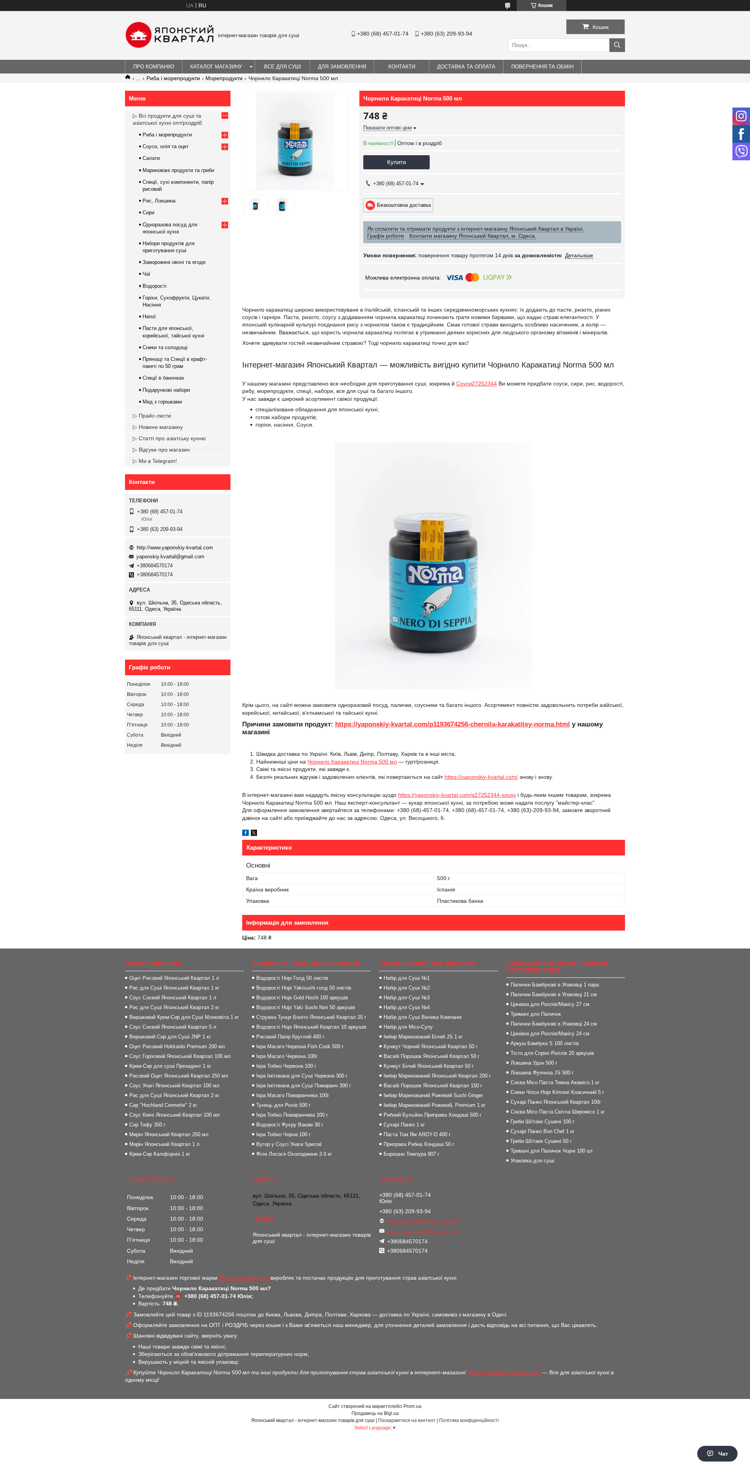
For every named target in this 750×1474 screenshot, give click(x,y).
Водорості (154, 286)
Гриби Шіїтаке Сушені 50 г (541, 1141)
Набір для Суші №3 (407, 998)
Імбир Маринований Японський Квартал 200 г (437, 1076)
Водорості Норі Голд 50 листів (292, 978)
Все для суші (282, 67)
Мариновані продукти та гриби (178, 170)
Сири (148, 212)
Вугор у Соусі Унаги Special (288, 1144)
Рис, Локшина (159, 201)
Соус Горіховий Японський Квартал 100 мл (180, 1056)
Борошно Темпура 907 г (411, 1154)
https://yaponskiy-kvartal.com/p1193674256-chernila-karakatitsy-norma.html (452, 724)
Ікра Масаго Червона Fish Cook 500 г (300, 1046)
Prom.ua (412, 1406)
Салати (151, 158)
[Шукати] (617, 45)
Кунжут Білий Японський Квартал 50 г (429, 1066)
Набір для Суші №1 (407, 978)
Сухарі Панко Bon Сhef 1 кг (543, 1131)
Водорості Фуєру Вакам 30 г (289, 1125)
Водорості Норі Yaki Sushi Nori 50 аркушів (305, 1007)
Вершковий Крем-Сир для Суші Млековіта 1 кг (184, 1017)
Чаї (146, 274)
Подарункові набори (166, 390)
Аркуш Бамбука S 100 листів (545, 1043)
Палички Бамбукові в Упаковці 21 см (554, 994)
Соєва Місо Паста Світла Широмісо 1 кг (558, 1112)
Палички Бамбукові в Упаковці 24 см (554, 1024)
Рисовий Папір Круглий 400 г (290, 1037)
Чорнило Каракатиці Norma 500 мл (352, 762)
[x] (254, 834)
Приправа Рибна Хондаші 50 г (419, 1144)
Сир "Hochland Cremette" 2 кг (163, 1105)
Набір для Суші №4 (407, 1007)
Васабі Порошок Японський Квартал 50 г (432, 1056)
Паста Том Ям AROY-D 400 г (417, 1134)
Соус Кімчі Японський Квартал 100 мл (174, 1115)
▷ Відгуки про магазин (161, 450)
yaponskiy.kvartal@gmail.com (170, 556)
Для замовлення (342, 67)
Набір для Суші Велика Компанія (423, 1017)
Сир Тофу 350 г (147, 1125)
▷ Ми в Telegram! (155, 461)
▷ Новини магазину (158, 427)
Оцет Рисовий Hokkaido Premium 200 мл (177, 1046)
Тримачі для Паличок (536, 1014)
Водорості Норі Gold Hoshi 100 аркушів (302, 998)
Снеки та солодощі (165, 347)
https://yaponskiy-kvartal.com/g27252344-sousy (457, 795)
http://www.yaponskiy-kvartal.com (175, 548)
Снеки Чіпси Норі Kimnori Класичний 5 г (557, 1092)
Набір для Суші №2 (407, 988)
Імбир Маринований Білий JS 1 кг (423, 1037)
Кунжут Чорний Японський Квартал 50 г (431, 1046)
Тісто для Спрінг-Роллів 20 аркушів (552, 1053)
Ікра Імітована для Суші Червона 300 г (302, 1076)
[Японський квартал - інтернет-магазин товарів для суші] (169, 46)
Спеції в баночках (163, 378)
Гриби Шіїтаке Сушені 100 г (543, 1121)
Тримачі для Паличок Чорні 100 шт (552, 1151)
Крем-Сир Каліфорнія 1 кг (159, 1154)
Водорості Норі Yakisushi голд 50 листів (303, 988)
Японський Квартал (244, 1278)
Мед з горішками (162, 402)
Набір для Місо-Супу (408, 1027)
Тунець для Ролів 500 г (283, 1105)
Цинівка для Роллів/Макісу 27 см (550, 1004)
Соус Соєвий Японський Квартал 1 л (172, 998)
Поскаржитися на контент (407, 1420)
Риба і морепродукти (173, 78)
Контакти (401, 67)
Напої (149, 316)
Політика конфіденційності (469, 1420)
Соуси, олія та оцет (166, 146)
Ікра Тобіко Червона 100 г (286, 1066)
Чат (723, 1454)
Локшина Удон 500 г (534, 1063)
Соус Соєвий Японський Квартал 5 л (172, 1027)
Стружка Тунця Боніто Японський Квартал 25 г (311, 1017)
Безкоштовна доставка (404, 205)
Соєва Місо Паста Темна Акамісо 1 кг (555, 1082)
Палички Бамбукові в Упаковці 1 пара (555, 985)
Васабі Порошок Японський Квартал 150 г (433, 1085)
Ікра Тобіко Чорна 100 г (283, 1134)
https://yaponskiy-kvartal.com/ (481, 777)
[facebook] (245, 834)
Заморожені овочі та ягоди (174, 262)
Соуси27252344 (476, 383)
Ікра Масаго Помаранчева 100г (292, 1095)
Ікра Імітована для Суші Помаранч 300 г (303, 1085)
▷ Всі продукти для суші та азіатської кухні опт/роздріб (167, 119)
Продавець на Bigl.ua (375, 1413)
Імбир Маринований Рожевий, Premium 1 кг (435, 1105)
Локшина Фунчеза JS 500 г (542, 1073)
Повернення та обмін (542, 67)
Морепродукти (224, 78)
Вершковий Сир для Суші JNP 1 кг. (170, 1037)
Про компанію (153, 67)
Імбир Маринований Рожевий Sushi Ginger (433, 1095)
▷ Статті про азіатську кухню (169, 438)
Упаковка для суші (532, 1161)
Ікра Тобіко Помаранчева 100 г (292, 1115)
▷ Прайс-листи (152, 415)
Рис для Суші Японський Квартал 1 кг (174, 988)
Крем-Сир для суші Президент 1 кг (170, 1066)
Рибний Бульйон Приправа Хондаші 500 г (433, 1115)
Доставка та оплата (466, 67)
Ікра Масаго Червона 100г (287, 1056)
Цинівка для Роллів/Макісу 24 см (550, 1033)
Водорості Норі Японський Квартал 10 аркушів (311, 1027)
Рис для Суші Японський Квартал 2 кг (174, 1007)
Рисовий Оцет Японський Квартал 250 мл (178, 1076)
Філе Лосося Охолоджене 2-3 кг (294, 1154)
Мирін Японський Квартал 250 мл (169, 1134)
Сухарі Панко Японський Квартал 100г (556, 1102)
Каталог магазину (216, 67)
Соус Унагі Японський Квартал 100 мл (174, 1085)
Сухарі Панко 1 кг (404, 1125)
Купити (396, 162)
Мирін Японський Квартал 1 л (164, 1144)
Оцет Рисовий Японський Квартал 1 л (174, 978)
